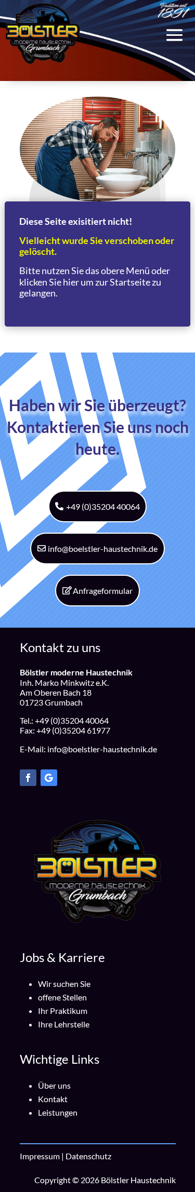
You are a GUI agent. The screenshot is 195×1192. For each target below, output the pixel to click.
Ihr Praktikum (62, 1010)
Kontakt (53, 1099)
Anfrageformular (103, 590)
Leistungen (57, 1112)
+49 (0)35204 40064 (103, 506)
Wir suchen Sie (64, 983)
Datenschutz (88, 1156)
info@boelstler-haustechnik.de (103, 548)
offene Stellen (62, 997)
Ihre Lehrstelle (63, 1024)
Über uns (54, 1085)
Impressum (40, 1156)
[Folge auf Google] (49, 777)
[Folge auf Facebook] (28, 777)
